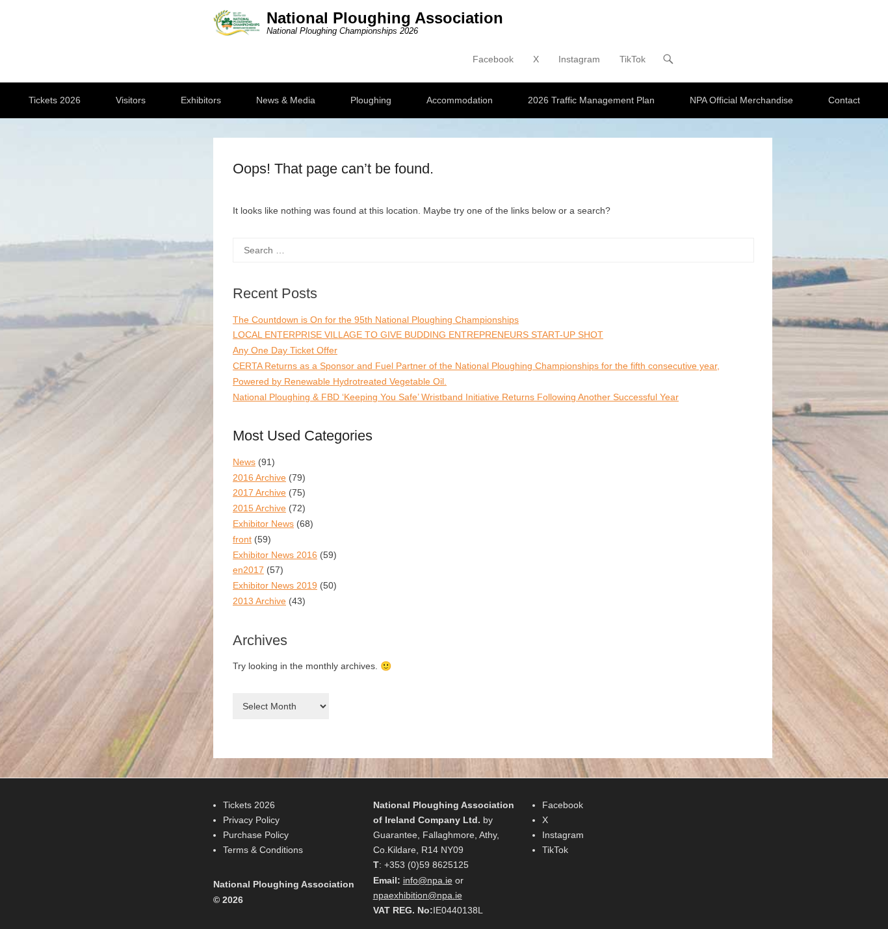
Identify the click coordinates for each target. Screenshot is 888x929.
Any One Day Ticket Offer (285, 350)
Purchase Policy (256, 835)
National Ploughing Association (385, 18)
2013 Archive (259, 601)
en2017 (248, 570)
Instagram (579, 59)
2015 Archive (259, 508)
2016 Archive (259, 477)
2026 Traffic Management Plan (591, 100)
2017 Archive (259, 492)
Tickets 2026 (55, 100)
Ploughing (370, 100)
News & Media (285, 100)
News (244, 462)
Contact (844, 100)
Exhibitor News (263, 523)
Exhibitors (201, 100)
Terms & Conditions (263, 850)
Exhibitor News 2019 (275, 585)
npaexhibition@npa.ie (417, 895)
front (242, 539)
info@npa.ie (427, 880)
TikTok (633, 59)
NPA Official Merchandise (741, 100)
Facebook (493, 59)
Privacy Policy (251, 820)
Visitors (131, 100)
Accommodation (459, 100)
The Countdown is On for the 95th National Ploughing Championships (376, 319)
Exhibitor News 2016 (275, 555)
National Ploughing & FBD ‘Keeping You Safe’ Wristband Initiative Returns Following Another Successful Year (456, 397)
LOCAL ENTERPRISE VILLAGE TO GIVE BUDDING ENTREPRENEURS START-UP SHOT (418, 334)
